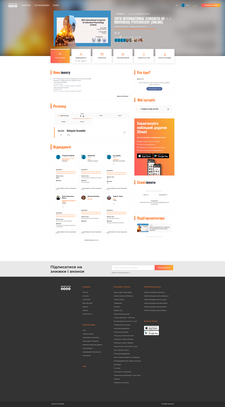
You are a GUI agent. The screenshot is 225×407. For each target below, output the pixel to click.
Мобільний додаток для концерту (155, 299)
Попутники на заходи (121, 332)
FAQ (84, 366)
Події (150, 218)
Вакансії (85, 307)
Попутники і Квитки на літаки (124, 339)
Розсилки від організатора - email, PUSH (127, 375)
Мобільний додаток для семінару (155, 310)
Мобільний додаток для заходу (154, 292)
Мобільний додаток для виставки (155, 307)
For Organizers (41, 5)
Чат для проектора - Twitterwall (124, 317)
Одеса (89, 157)
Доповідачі (117, 364)
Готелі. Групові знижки (121, 350)
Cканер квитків (119, 299)
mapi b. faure (118, 196)
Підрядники (118, 303)
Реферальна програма (121, 382)
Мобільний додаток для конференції (156, 296)
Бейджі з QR (118, 310)
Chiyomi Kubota (68, 155)
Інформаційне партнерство (92, 352)
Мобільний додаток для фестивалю (155, 303)
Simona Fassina (93, 196)
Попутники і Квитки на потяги (124, 335)
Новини (85, 310)
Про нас (85, 292)
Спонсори (117, 368)
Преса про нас (87, 314)
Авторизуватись (154, 88)
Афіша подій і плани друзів (123, 292)
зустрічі (146, 99)
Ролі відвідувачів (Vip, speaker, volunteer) (127, 361)
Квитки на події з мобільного (123, 296)
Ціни (84, 330)
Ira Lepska (117, 155)
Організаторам (87, 348)
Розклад (116, 379)
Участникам (86, 299)
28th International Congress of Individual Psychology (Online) (66, 172)
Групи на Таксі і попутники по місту (125, 346)
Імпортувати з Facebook (91, 341)
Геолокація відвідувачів (121, 328)
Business (120, 14)
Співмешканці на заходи (122, 325)
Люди (56, 5)
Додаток (26, 5)
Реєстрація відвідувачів (122, 354)
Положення (86, 355)
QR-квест (117, 307)
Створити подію (88, 334)
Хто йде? (143, 72)
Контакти (86, 296)
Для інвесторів (87, 303)
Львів (114, 157)
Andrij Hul (91, 155)
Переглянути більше (154, 236)
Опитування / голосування (122, 372)
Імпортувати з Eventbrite (91, 337)
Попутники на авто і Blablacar (123, 343)
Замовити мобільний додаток (92, 345)
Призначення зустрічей (122, 314)
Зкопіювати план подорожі (66, 188)
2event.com (55, 404)
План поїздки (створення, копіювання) (127, 357)
